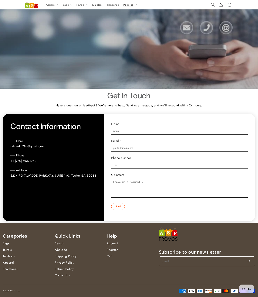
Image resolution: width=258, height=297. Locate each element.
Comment (117, 175)
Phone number (121, 158)
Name (115, 124)
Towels (7, 250)
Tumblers (9, 256)
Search (59, 243)
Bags (6, 243)
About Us (61, 250)
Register (112, 250)
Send (118, 206)
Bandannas (10, 269)
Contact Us (62, 275)
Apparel (8, 262)
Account (112, 243)
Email (116, 141)
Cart (109, 256)
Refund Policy (64, 269)
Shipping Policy (65, 256)
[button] (52, 5)
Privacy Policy (64, 262)
